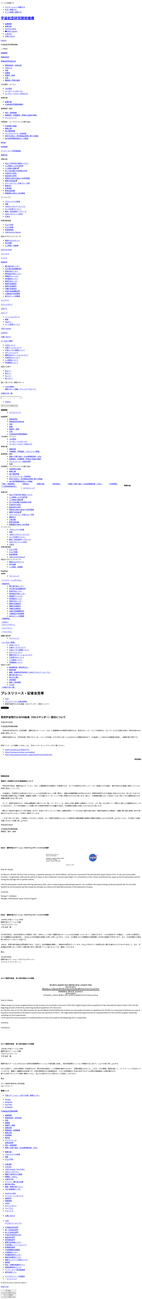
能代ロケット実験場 (12, 296)
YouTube (8, 1104)
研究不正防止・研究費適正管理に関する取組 (21, 136)
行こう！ (8, 376)
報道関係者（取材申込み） (19, 667)
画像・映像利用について (14, 1186)
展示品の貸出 (10, 1184)
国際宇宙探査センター (13, 1242)
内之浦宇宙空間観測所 (13, 268)
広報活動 (8, 188)
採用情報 (4, 146)
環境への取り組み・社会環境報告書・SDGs (25, 456)
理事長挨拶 (5, 57)
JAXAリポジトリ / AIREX (14, 214)
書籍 (6, 319)
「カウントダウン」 (8, 624)
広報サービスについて (13, 347)
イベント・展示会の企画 (14, 1181)
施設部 (7, 1262)
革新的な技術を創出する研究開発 (17, 178)
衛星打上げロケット (12, 240)
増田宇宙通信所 (11, 286)
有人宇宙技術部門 (11, 1232)
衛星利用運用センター (13, 1257)
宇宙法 (7, 216)
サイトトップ (14, 576)
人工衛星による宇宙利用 (14, 165)
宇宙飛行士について (12, 357)
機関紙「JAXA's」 (11, 1176)
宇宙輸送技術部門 (11, 1227)
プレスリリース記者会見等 (11, 1141)
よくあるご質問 (6, 341)
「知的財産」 (56, 484)
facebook (8, 1102)
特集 (6, 204)
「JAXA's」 (5, 622)
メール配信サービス (12, 324)
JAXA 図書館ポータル (13, 1189)
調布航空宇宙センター (13, 273)
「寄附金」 (26, 484)
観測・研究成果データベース (16, 211)
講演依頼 (12, 669)
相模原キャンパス (11, 276)
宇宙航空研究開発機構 (17, 17)
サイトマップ (12, 1279)
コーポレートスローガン (14, 91)
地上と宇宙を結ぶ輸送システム (16, 163)
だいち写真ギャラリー (13, 209)
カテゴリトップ (15, 412)
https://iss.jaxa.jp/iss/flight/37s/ (17, 749)
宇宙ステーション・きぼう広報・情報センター (22, 1095)
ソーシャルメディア (12, 317)
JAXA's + (8, 322)
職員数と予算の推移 (12, 80)
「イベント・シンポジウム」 (11, 580)
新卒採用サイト (11, 1272)
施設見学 (4, 262)
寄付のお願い (14, 677)
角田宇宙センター (11, 281)
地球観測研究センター (13, 1254)
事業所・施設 (10, 75)
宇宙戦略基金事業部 (12, 1249)
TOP (6, 699)
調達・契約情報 (15, 682)
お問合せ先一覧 (6, 393)
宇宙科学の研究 (11, 173)
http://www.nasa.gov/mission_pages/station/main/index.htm (28, 754)
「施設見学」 (6, 583)
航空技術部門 (10, 1237)
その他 (11, 684)
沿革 (6, 77)
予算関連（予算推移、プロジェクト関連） (25, 451)
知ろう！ (8, 373)
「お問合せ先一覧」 (8, 687)
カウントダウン (6, 304)
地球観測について (11, 362)
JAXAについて (10, 345)
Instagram (9, 1107)
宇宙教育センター (11, 1252)
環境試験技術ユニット (13, 1267)
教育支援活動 (10, 190)
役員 (6, 70)
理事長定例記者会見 (8, 61)
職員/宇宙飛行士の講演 (13, 1174)
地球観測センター (11, 278)
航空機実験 (9, 229)
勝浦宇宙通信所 (11, 283)
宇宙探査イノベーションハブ (16, 1244)
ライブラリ (5, 300)
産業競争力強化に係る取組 (15, 193)
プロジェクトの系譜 (12, 201)
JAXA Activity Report (13, 232)
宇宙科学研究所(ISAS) (13, 1235)
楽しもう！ (9, 378)
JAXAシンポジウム (12, 1171)
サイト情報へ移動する (13, 12)
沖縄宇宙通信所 (11, 288)
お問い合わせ (6, 336)
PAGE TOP (5, 1286)
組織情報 (4, 53)
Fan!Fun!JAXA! (6, 249)
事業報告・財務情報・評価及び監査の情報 (21, 115)
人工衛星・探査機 (11, 245)
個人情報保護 (10, 131)
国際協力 (8, 185)
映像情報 (8, 1200)
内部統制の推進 (11, 126)
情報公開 (8, 128)
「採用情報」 (113, 484)
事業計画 (8, 102)
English (3, 40)
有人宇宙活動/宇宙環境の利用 (16, 170)
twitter (8, 1099)
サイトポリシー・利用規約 (15, 1276)
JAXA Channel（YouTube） (15, 1169)
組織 (10, 426)
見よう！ (8, 371)
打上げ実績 (9, 227)
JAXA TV (4, 308)
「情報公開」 (41, 484)
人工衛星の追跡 (11, 168)
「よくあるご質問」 (8, 642)
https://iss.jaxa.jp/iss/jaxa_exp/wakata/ (20, 752)
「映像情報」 (6, 618)
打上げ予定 (9, 224)
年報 (10, 464)
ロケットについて (11, 352)
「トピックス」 (6, 631)
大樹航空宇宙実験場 (12, 293)
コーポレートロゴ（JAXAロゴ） (17, 93)
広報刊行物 (9, 1179)
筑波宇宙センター (11, 271)
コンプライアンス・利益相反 (16, 133)
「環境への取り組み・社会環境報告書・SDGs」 (85, 484)
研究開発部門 (10, 1240)
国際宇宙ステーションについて (16, 355)
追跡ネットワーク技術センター (16, 1259)
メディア (4, 312)
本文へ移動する (11, 9)
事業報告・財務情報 (12, 1130)
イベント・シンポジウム (14, 1196)
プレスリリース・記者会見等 (20, 461)
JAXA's (7, 1203)
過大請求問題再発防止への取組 (16, 138)
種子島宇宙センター (12, 266)
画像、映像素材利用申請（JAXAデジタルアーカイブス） (30, 672)
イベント (4, 258)
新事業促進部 (10, 1247)
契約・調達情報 (11, 112)
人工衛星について (11, 360)
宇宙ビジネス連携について (15, 350)
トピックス (5, 253)
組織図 (7, 72)
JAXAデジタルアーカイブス (15, 206)
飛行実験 (8, 243)
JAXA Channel (6, 328)
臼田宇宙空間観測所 (12, 291)
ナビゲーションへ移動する (15, 7)
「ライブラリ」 (6, 628)
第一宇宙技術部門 (11, 1230)
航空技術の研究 (11, 175)
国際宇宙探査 (10, 180)
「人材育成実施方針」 (9, 486)
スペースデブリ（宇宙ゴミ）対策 (17, 183)
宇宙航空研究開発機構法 (14, 104)
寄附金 (3, 142)
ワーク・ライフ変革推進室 (11, 151)
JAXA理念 (8, 88)
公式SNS (4, 332)
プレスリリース (11, 117)
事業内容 (4, 155)
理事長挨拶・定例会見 (13, 65)
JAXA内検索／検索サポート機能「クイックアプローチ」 (21, 387)
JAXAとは (8, 68)
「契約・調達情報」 (8, 484)
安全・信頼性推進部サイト (15, 1264)
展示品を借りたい (15, 674)
